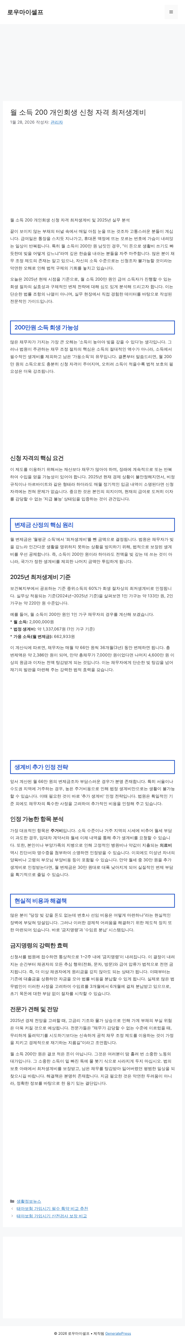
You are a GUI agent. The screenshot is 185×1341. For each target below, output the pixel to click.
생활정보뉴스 (29, 1201)
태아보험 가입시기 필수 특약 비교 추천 (52, 1208)
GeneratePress (118, 1333)
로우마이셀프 (25, 12)
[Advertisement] (92, 65)
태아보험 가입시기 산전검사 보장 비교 (52, 1216)
